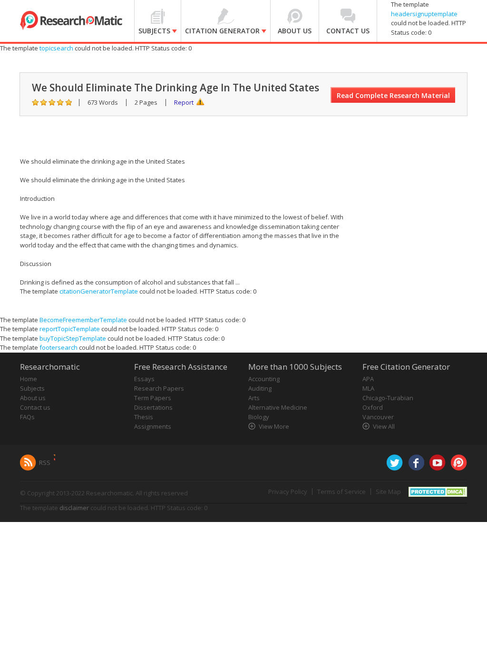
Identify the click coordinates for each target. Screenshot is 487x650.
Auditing (260, 388)
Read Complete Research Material (393, 95)
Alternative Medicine (277, 407)
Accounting (264, 378)
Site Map (388, 491)
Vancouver (378, 417)
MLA (368, 388)
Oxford (372, 407)
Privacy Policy (287, 491)
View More (274, 426)
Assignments (152, 426)
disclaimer (74, 507)
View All (384, 426)
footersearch (58, 347)
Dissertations (153, 407)
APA (368, 378)
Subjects (32, 388)
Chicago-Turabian (387, 398)
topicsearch (56, 48)
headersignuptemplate (424, 14)
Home (28, 378)
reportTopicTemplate (69, 329)
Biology (258, 417)
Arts (254, 398)
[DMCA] (438, 490)
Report (184, 102)
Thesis (143, 417)
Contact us (35, 407)
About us (33, 398)
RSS (44, 462)
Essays (144, 378)
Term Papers (152, 398)
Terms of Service (341, 491)
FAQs (27, 417)
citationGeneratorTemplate (98, 291)
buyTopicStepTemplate (72, 338)
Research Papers (159, 388)
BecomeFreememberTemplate (83, 319)
